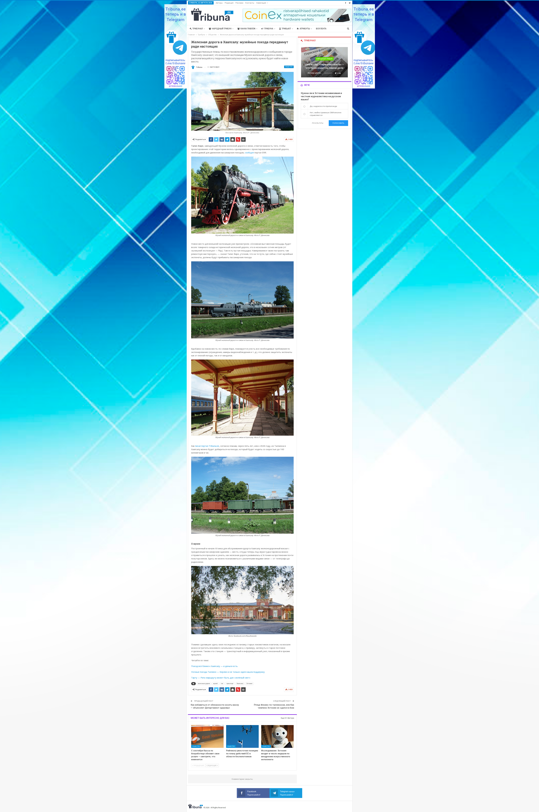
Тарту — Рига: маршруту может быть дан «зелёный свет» (220, 677)
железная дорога (204, 683)
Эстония (249, 683)
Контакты (249, 3)
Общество (289, 67)
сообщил (249, 152)
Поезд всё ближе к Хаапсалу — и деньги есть (214, 666)
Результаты (317, 123)
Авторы (219, 3)
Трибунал (197, 29)
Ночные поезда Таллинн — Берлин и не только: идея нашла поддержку (228, 671)
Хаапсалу (240, 683)
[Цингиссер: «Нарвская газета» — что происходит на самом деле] (324, 62)
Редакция (229, 3)
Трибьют (286, 29)
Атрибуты (305, 29)
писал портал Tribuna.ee (207, 445)
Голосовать (338, 123)
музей (215, 683)
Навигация (261, 3)
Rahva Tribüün (247, 29)
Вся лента (321, 29)
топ (222, 683)
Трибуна (268, 29)
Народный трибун (221, 29)
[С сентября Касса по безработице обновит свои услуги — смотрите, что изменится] (207, 736)
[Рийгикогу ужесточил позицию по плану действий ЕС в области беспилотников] (242, 736)
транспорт (229, 683)
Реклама (239, 3)
